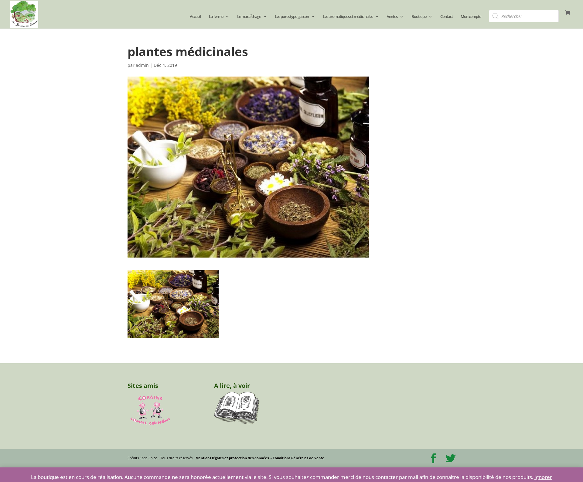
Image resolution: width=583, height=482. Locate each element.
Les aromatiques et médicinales (348, 16)
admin (142, 65)
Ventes (392, 16)
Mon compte (471, 16)
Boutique (418, 16)
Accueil (195, 16)
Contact (446, 16)
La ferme (216, 16)
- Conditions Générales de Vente (297, 458)
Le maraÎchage (249, 16)
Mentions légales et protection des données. (233, 458)
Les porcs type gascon (292, 16)
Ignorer (543, 476)
